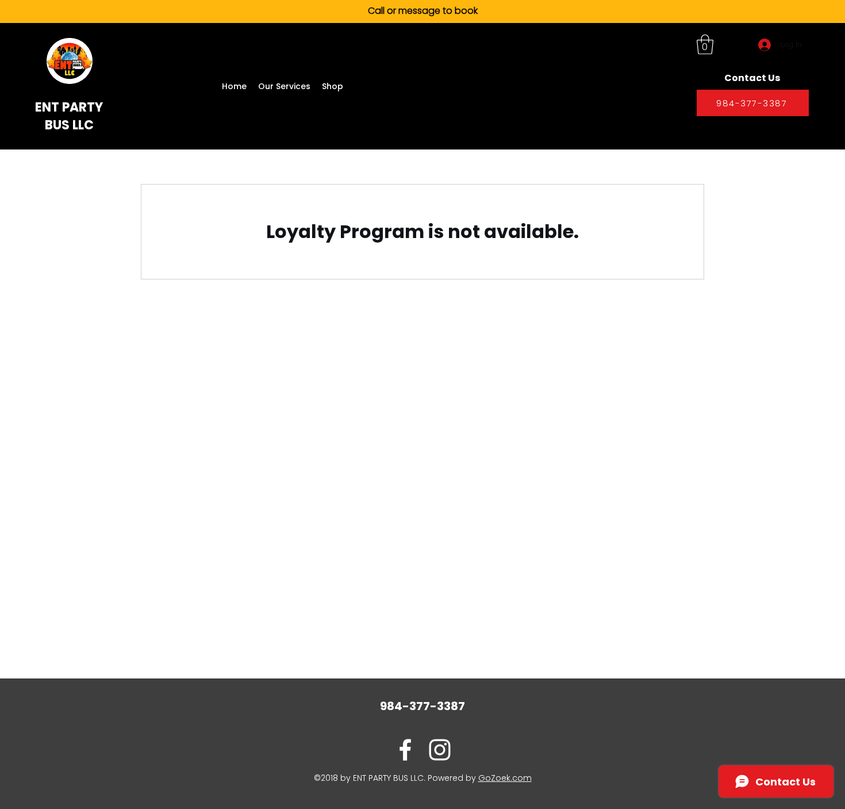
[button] (705, 44)
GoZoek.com (505, 778)
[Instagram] (439, 749)
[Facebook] (405, 749)
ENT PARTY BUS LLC (69, 116)
